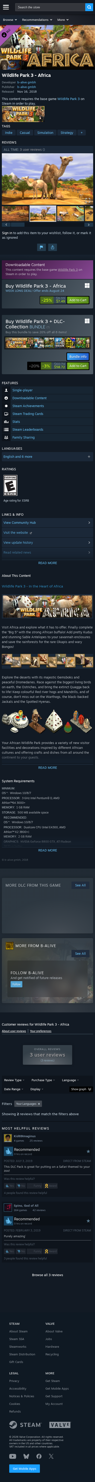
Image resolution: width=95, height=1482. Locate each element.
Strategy (67, 133)
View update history (18, 542)
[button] (10, 19)
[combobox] (50, 7)
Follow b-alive (27, 972)
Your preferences (40, 1031)
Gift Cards (16, 1362)
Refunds (15, 1411)
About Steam (18, 1331)
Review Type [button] (12, 1080)
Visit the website (16, 532)
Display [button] (35, 1089)
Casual (25, 133)
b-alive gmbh (26, 82)
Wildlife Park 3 (68, 99)
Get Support (53, 1396)
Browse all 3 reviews (47, 1275)
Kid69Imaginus (25, 1136)
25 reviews (36, 1140)
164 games (20, 1210)
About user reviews (14, 1031)
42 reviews (39, 1210)
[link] (53, 300)
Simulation (45, 133)
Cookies (14, 1404)
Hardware (52, 1346)
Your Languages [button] (26, 1103)
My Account (54, 1404)
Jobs (48, 1339)
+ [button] (82, 133)
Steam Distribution (22, 1354)
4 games (19, 1140)
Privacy (14, 1381)
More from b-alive (35, 945)
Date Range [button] (12, 1089)
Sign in (7, 233)
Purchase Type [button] (42, 1080)
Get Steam (52, 1381)
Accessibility (17, 1388)
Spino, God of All (26, 1205)
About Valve (53, 1331)
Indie (8, 133)
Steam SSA (16, 1339)
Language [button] (69, 1080)
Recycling (52, 1354)
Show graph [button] (78, 1089)
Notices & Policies (21, 1396)
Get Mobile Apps (24, 1468)
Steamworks (17, 1346)
